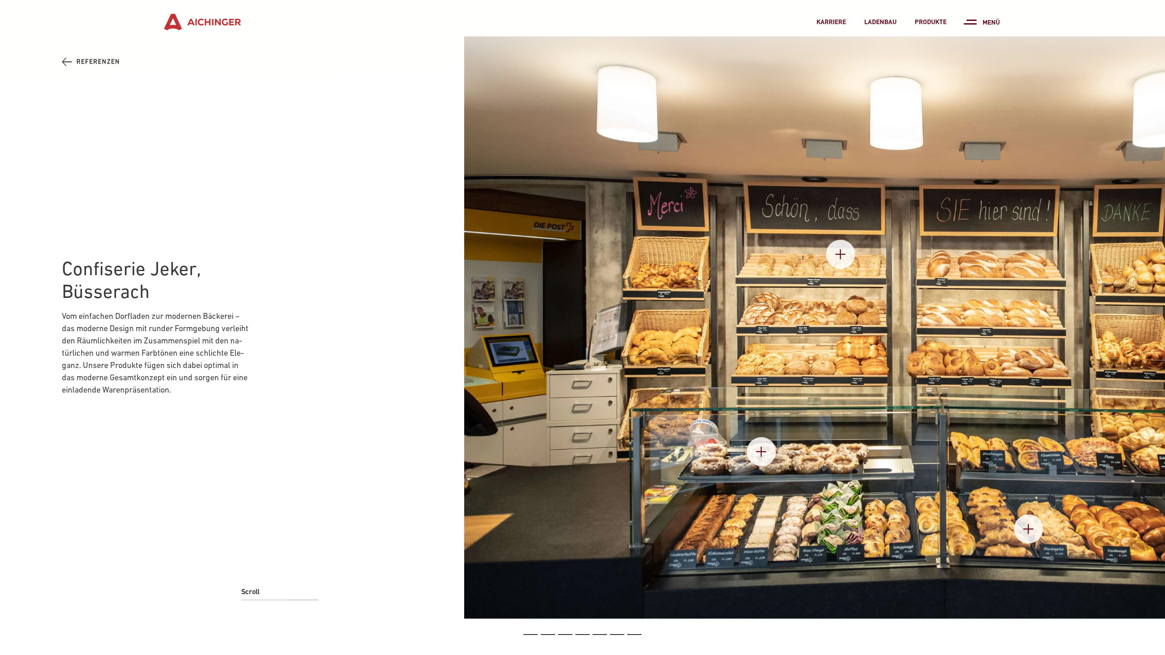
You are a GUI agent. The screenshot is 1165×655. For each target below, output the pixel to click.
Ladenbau (880, 21)
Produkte (931, 21)
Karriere (831, 21)
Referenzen (98, 61)
